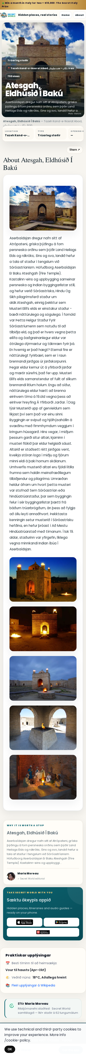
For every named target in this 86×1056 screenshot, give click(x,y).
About (79, 15)
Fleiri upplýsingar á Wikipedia (33, 985)
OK (10, 1049)
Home (66, 15)
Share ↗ (74, 149)
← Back (10, 53)
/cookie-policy (17, 1040)
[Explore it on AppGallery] (43, 932)
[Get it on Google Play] (61, 922)
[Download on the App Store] (24, 922)
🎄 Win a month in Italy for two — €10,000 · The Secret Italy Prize (40, 4)
